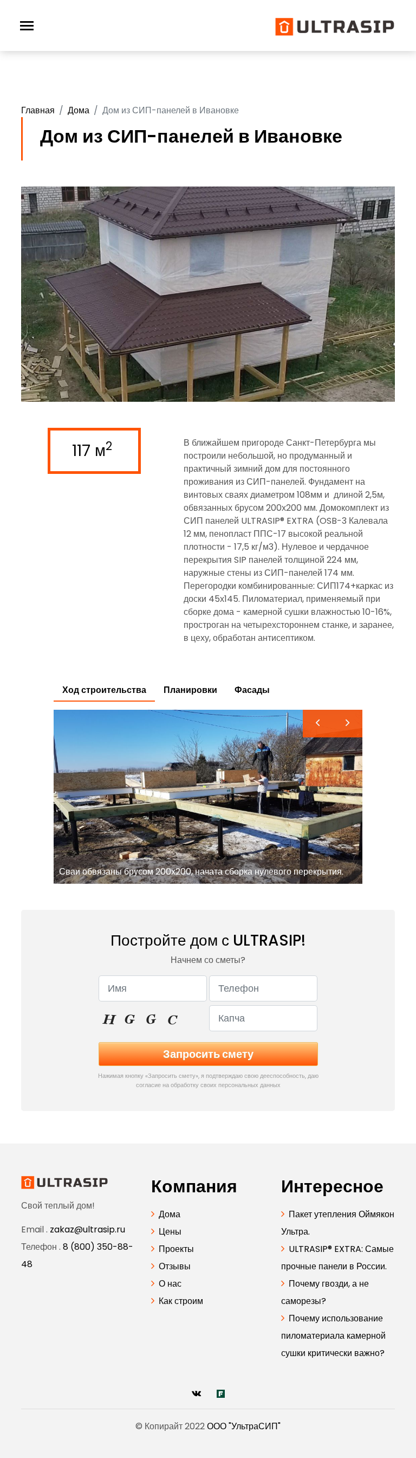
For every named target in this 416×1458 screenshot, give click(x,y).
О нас (170, 1283)
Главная (38, 110)
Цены (170, 1231)
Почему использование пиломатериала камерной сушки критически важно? (333, 1335)
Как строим (181, 1301)
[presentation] (318, 723)
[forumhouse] (221, 1393)
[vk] (196, 1393)
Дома (78, 110)
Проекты (176, 1249)
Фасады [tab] (252, 690)
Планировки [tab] (190, 690)
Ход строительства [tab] (104, 690)
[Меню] (27, 25)
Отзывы (175, 1266)
